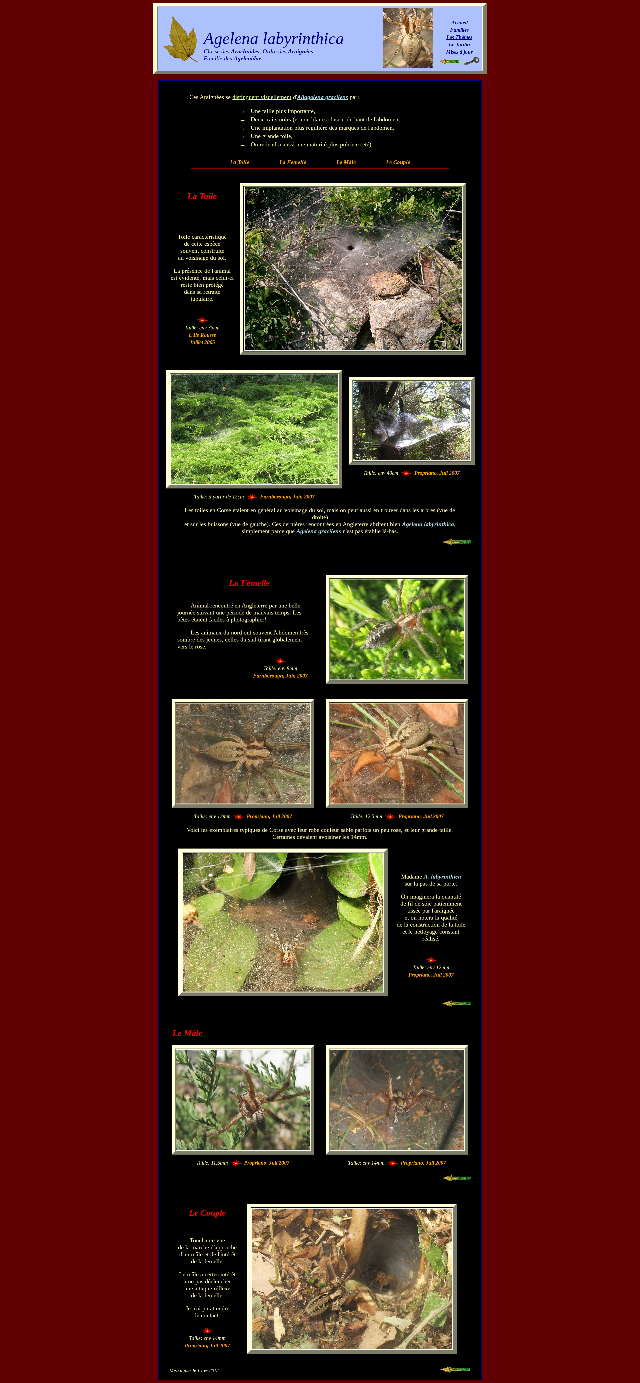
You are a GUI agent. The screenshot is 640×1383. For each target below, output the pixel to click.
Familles (459, 30)
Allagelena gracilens (322, 97)
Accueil (459, 22)
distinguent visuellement (261, 97)
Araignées (300, 51)
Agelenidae (247, 58)
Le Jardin (459, 44)
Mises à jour (459, 52)
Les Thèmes (459, 37)
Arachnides (245, 51)
